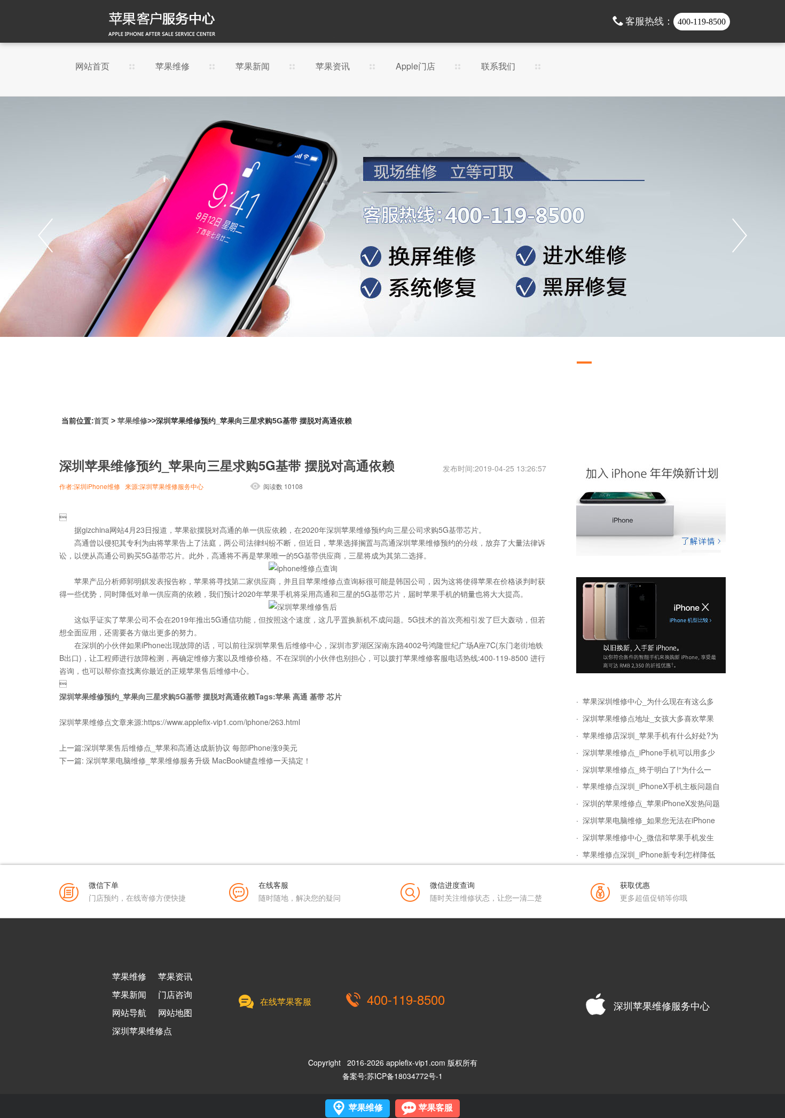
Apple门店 (415, 67)
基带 (317, 696)
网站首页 (92, 67)
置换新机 (356, 619)
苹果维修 (172, 67)
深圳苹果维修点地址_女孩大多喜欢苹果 (648, 718)
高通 (300, 696)
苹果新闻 (253, 67)
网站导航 (129, 1013)
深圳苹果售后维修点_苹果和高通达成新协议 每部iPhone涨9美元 (190, 747)
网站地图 (175, 1013)
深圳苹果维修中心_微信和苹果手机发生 (648, 837)
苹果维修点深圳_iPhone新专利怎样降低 (649, 854)
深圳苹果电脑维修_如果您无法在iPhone (649, 820)
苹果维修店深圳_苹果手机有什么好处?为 (650, 735)
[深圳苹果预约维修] (651, 625)
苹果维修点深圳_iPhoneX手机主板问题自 (651, 786)
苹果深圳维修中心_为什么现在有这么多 (648, 701)
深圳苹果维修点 (142, 1031)
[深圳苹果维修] (651, 508)
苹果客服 (436, 1107)
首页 (101, 420)
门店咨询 (175, 994)
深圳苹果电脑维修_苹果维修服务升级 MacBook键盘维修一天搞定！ (198, 760)
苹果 (283, 696)
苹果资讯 (333, 67)
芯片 (334, 696)
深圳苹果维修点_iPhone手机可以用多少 (649, 752)
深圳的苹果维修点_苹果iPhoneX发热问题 (651, 803)
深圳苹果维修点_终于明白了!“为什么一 (647, 769)
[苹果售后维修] (392, 235)
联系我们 (498, 67)
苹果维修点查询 (332, 581)
